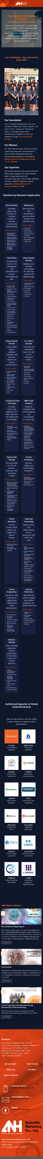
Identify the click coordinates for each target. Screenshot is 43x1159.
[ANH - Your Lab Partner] (21, 3)
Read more (6, 942)
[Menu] (3, 3)
